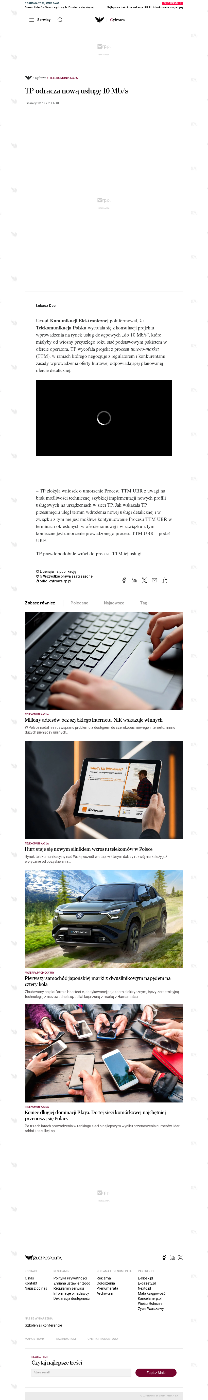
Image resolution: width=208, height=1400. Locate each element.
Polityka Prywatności (70, 1278)
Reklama (104, 1278)
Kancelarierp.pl (150, 1298)
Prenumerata (107, 1288)
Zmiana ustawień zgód (72, 1283)
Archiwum (105, 1293)
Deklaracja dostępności (72, 1298)
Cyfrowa (40, 78)
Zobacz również (40, 603)
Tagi (144, 603)
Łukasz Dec (46, 306)
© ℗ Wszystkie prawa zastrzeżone (64, 576)
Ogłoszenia (106, 1283)
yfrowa (117, 20)
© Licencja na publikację (56, 571)
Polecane (80, 603)
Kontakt (31, 1283)
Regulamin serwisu (69, 1288)
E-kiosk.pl (145, 1278)
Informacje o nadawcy (71, 1293)
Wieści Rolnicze (150, 1304)
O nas (29, 1278)
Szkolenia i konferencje (43, 1325)
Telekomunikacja (63, 78)
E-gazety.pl (147, 1283)
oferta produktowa (103, 1338)
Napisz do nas (36, 1288)
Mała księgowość (151, 1293)
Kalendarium (66, 1338)
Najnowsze (114, 603)
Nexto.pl (144, 1288)
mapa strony (35, 1338)
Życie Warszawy (151, 1309)
